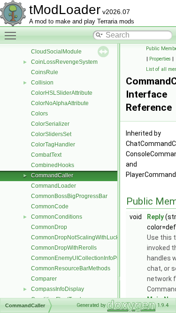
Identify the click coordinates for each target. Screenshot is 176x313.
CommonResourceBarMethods (70, 268)
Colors (39, 113)
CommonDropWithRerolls (64, 247)
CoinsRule (44, 72)
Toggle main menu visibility (12, 35)
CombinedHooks (52, 165)
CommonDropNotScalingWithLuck (75, 237)
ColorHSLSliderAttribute (61, 93)
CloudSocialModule (56, 51)
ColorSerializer (50, 124)
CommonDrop (49, 227)
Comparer (44, 278)
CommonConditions (56, 217)
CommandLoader (53, 186)
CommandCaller (52, 175)
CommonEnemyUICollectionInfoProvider (83, 258)
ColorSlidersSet (51, 134)
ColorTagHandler (53, 144)
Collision (42, 82)
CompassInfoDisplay (57, 289)
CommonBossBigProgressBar (69, 196)
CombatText (46, 155)
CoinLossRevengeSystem (64, 62)
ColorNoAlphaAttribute (60, 103)
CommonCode (50, 206)
